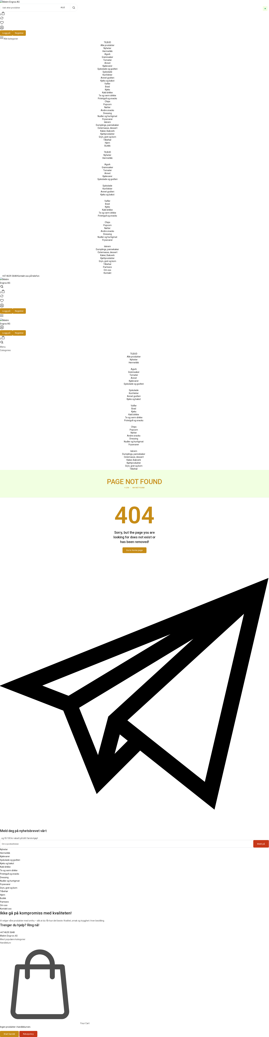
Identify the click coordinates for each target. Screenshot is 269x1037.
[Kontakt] (107, 273)
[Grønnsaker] (107, 57)
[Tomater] (107, 60)
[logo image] (10, 1)
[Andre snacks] (107, 110)
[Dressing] (107, 113)
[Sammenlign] (2, 19)
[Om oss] (107, 270)
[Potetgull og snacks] (107, 98)
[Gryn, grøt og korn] (107, 137)
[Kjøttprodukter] (107, 134)
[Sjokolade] (107, 72)
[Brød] (107, 86)
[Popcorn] (107, 104)
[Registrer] (19, 33)
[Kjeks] (107, 89)
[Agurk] (107, 54)
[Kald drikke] (107, 92)
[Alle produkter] (107, 45)
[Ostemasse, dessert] (107, 128)
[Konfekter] (107, 75)
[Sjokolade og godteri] (107, 69)
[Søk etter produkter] (73, 7)
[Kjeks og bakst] (107, 80)
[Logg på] (6, 33)
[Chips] (107, 101)
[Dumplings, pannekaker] (107, 125)
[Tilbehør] (107, 140)
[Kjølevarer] (107, 66)
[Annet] (107, 63)
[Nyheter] (107, 48)
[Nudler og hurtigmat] (107, 116)
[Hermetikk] (107, 51)
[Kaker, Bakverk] (107, 131)
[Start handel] (9, 1034)
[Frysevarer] (107, 119)
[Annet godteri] (107, 78)
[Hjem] (107, 143)
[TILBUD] (107, 42)
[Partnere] (107, 267)
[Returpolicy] (28, 1034)
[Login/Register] (2, 28)
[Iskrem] (107, 122)
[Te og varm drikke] (107, 95)
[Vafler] (107, 83)
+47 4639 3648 (7, 932)
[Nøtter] (107, 107)
